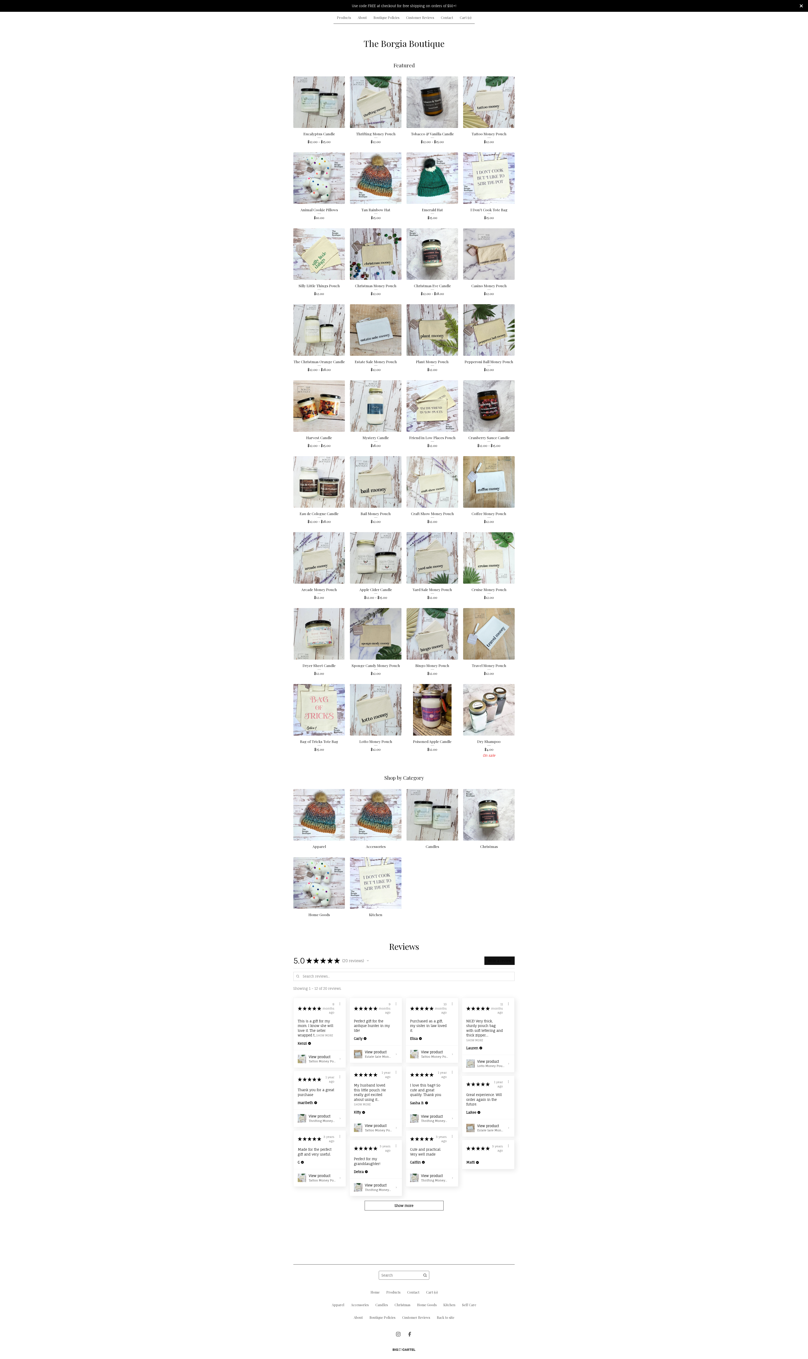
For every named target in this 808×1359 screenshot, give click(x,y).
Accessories (360, 1305)
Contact (447, 17)
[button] (367, 960)
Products (344, 17)
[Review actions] (340, 1004)
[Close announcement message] (801, 6)
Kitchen (449, 1305)
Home (375, 1292)
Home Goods (427, 1305)
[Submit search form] (425, 1275)
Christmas (402, 1305)
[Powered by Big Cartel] (404, 1350)
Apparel (338, 1305)
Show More (324, 1035)
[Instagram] (398, 1334)
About (362, 17)
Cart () (465, 17)
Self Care (469, 1305)
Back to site (445, 1317)
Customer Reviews (420, 17)
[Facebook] (409, 1334)
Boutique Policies (386, 17)
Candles (381, 1305)
